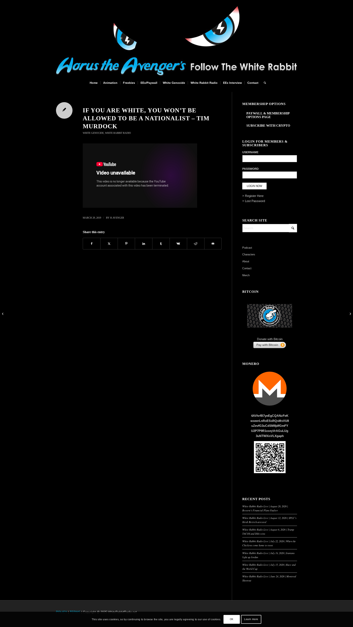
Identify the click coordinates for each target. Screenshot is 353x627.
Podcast (247, 247)
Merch (246, 275)
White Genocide (93, 133)
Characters (248, 254)
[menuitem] (93, 83)
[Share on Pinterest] (126, 243)
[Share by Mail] (213, 243)
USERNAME (250, 152)
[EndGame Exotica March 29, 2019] (3, 313)
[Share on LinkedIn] (143, 243)
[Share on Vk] (178, 243)
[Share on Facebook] (91, 243)
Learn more (251, 619)
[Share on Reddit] (195, 243)
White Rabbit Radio (118, 133)
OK (231, 619)
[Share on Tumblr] (161, 243)
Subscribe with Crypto (268, 125)
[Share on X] (109, 243)
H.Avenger (117, 217)
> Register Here (253, 196)
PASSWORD (250, 168)
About (245, 261)
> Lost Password (253, 201)
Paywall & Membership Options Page (267, 115)
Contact (246, 268)
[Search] (263, 83)
